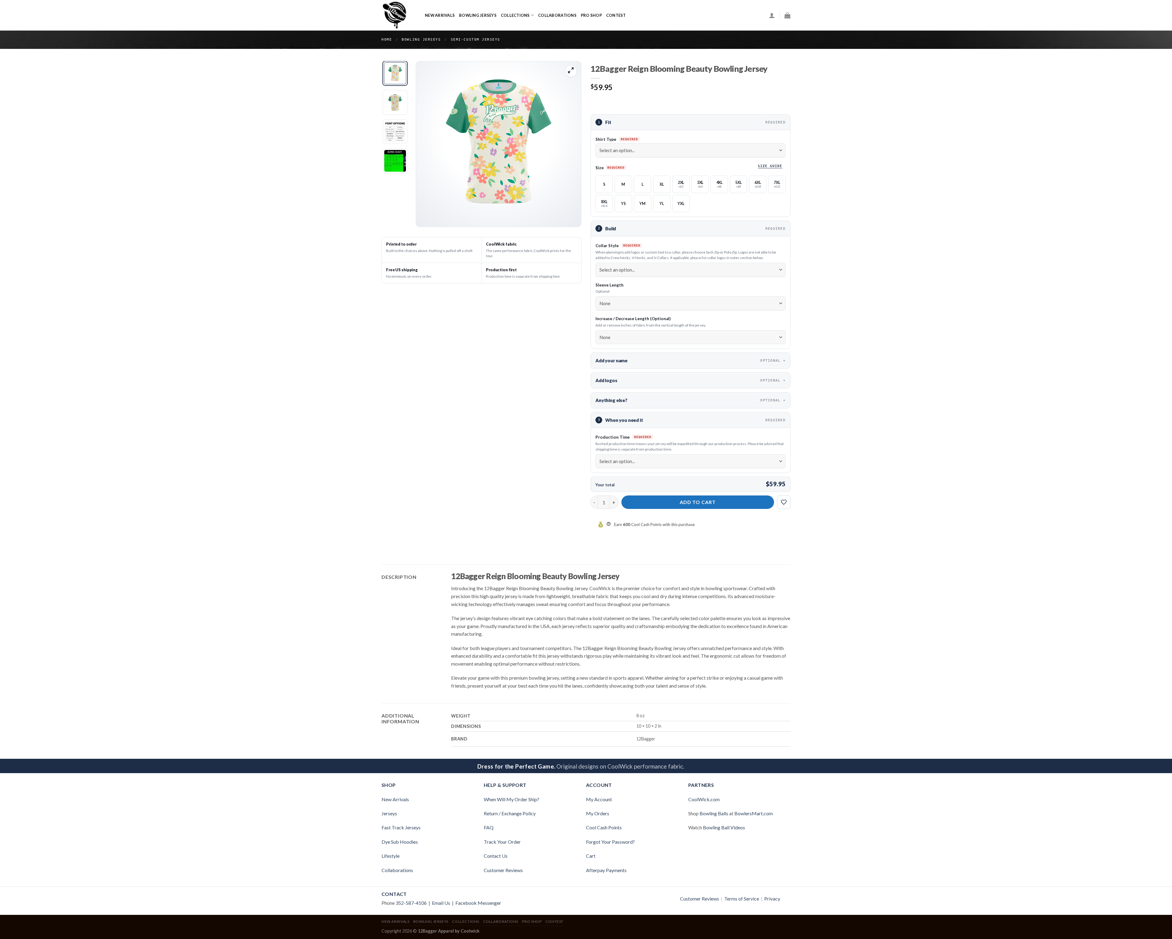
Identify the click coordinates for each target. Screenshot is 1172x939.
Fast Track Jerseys (401, 827)
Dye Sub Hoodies (400, 842)
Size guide (770, 166)
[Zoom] (571, 71)
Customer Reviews (503, 870)
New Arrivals (440, 15)
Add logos (687, 380)
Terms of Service (741, 898)
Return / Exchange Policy (510, 813)
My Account (599, 799)
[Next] (570, 143)
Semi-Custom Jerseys (475, 40)
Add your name (687, 360)
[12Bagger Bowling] (399, 15)
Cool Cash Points (604, 827)
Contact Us (496, 856)
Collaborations (557, 15)
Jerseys (389, 813)
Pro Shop (591, 15)
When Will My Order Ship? (511, 799)
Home (387, 40)
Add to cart (698, 502)
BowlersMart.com (753, 813)
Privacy (772, 898)
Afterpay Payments (606, 870)
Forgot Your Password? (610, 842)
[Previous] (426, 143)
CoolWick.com (704, 799)
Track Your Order (502, 842)
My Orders (597, 813)
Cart (590, 856)
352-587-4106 (411, 903)
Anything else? (687, 400)
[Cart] (787, 15)
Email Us (441, 903)
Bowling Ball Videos (724, 827)
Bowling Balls (714, 813)
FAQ (489, 827)
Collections (515, 15)
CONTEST (616, 15)
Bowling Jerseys (478, 15)
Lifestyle (391, 856)
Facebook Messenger (478, 903)
